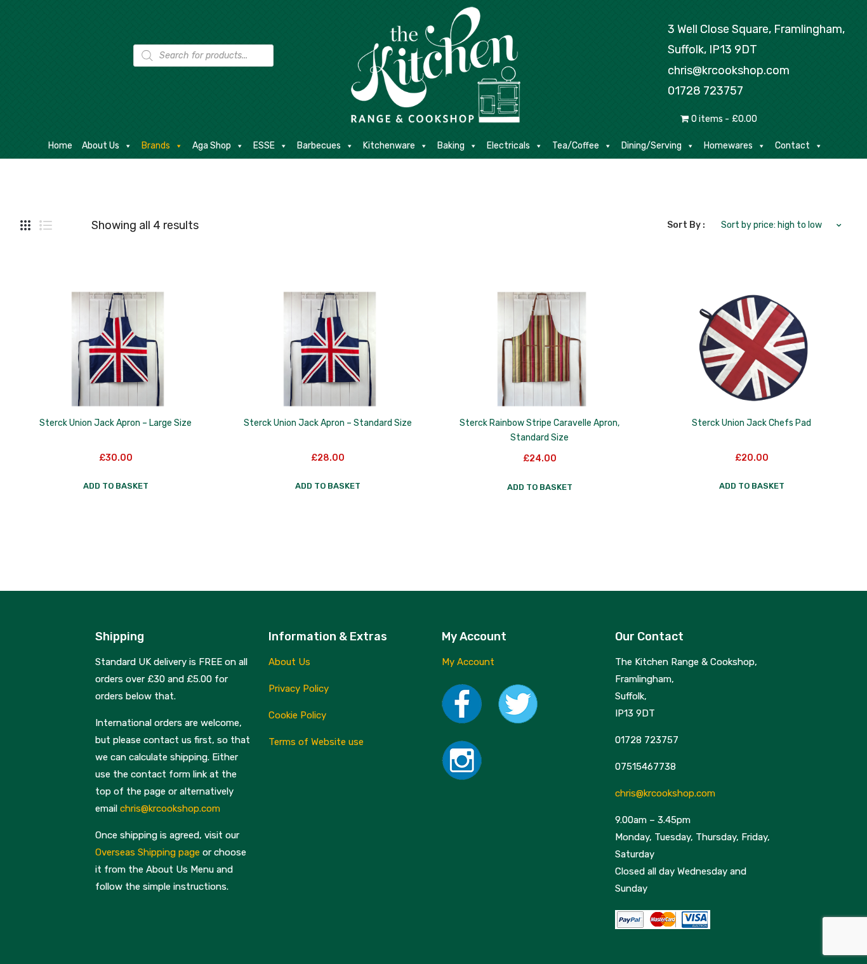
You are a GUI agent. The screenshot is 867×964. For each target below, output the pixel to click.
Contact (792, 145)
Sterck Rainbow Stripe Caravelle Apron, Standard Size (539, 430)
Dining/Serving (651, 145)
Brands (156, 145)
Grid (25, 225)
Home (60, 145)
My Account (468, 662)
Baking (451, 145)
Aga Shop (211, 145)
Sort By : (686, 225)
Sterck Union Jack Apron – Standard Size (328, 423)
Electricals (508, 145)
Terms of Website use (316, 742)
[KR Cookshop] (433, 63)
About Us (100, 145)
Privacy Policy (298, 688)
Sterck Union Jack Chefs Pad (751, 423)
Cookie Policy (297, 715)
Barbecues (319, 145)
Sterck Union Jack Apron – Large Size (115, 423)
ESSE (264, 145)
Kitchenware (389, 145)
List (45, 225)
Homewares (728, 145)
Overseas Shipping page (147, 852)
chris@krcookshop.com (729, 70)
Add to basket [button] (116, 486)
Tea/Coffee (575, 145)
